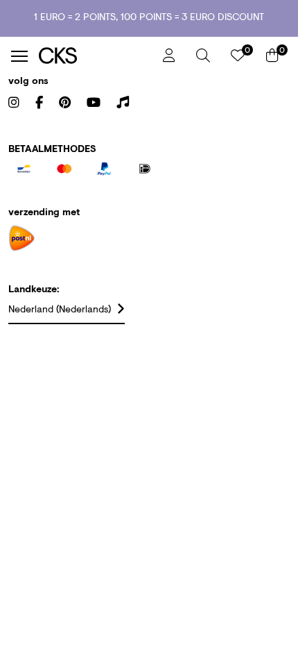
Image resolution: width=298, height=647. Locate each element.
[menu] (19, 56)
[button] (203, 55)
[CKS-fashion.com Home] (95, 56)
